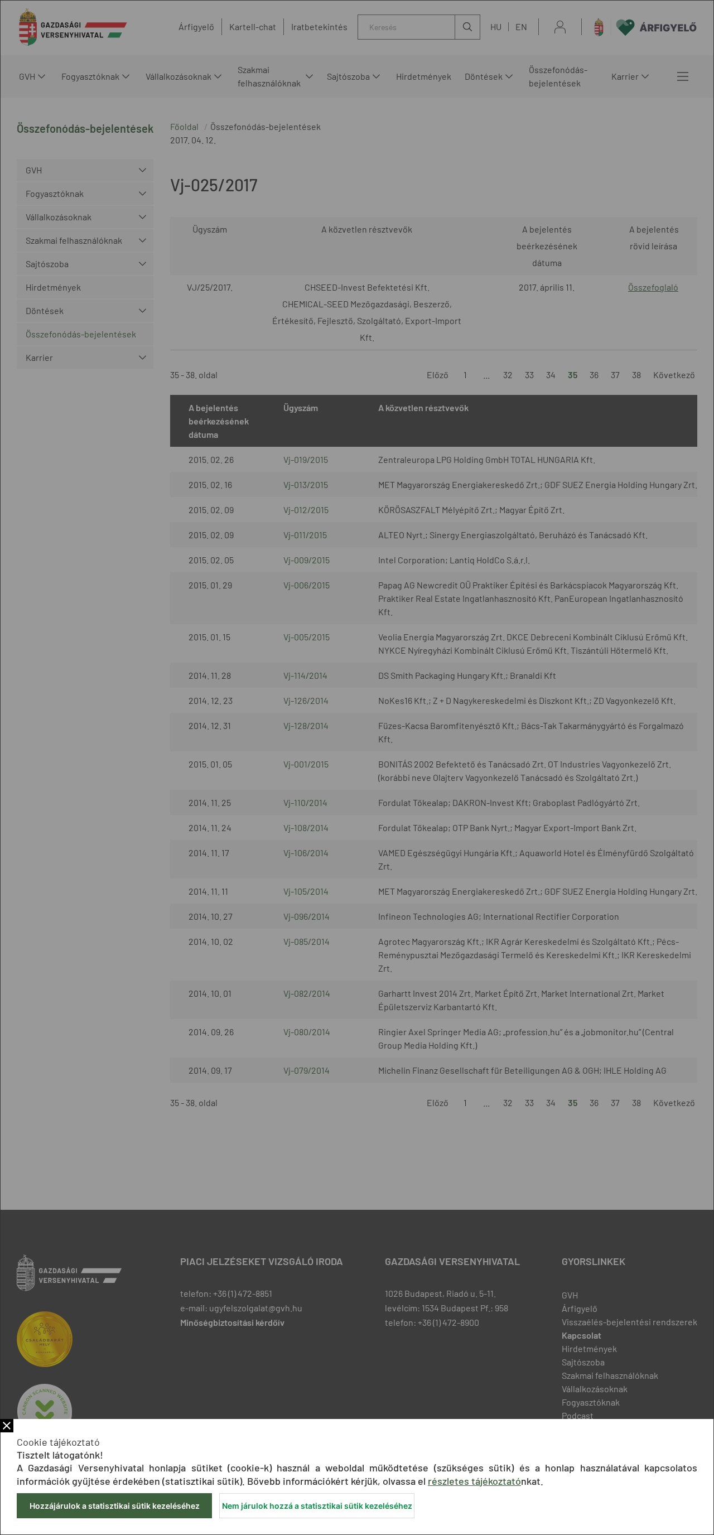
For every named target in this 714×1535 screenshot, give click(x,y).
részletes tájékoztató (474, 1481)
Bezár (6, 1425)
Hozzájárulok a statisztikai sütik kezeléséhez (115, 1505)
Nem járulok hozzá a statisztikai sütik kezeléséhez (317, 1505)
